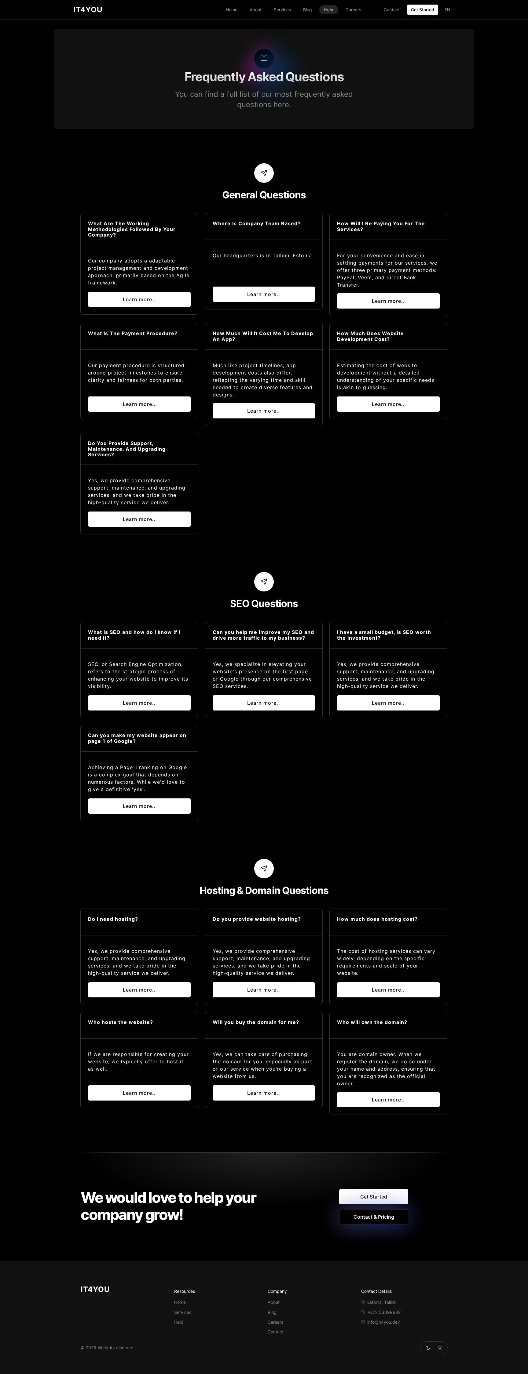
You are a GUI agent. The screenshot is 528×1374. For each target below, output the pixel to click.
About (256, 9)
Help (328, 9)
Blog (307, 9)
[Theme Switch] (428, 1348)
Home (231, 9)
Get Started (422, 9)
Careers (353, 9)
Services (282, 9)
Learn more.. (139, 299)
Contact (392, 9)
